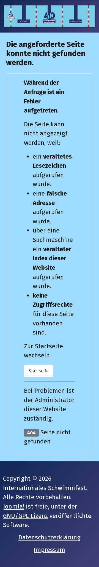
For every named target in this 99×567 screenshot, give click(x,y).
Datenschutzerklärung (49, 537)
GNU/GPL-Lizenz (25, 516)
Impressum (49, 549)
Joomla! (13, 506)
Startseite (39, 370)
